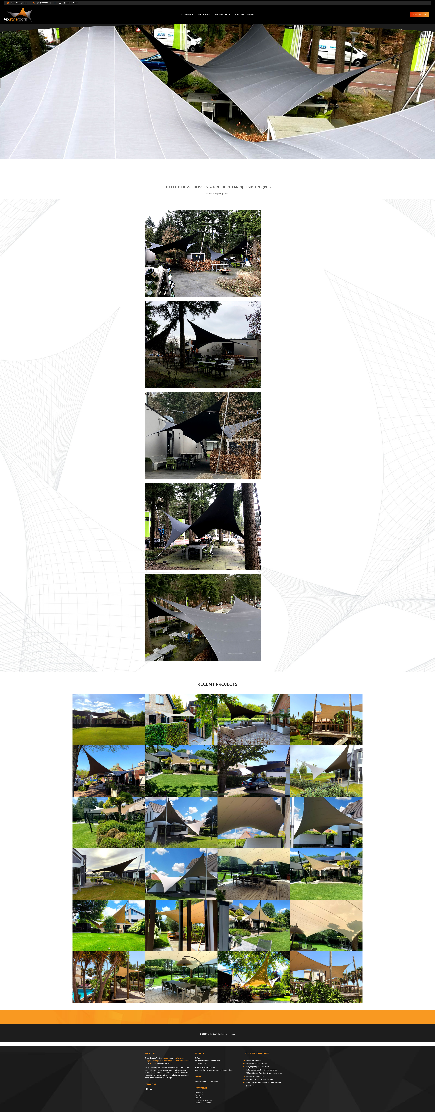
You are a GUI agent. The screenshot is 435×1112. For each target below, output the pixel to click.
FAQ (242, 15)
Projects (219, 15)
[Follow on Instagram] (147, 1089)
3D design (168, 1078)
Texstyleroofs (187, 15)
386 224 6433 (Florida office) (206, 1081)
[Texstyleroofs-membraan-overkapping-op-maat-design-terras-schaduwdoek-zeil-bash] (254, 1003)
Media (227, 15)
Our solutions (204, 15)
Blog (237, 15)
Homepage (199, 1092)
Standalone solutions (203, 1103)
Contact (250, 15)
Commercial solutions (203, 1100)
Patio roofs (199, 1095)
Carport (198, 1098)
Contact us (419, 14)
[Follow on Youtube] (151, 1089)
